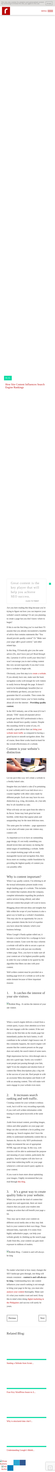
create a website (39, 673)
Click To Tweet (32, 601)
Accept (49, 3)
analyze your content (15, 1292)
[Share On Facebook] (23, 1462)
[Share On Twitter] (16, 1462)
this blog (21, 1182)
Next (42, 1318)
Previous (12, 1318)
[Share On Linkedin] (10, 1468)
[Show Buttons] (3, 1462)
